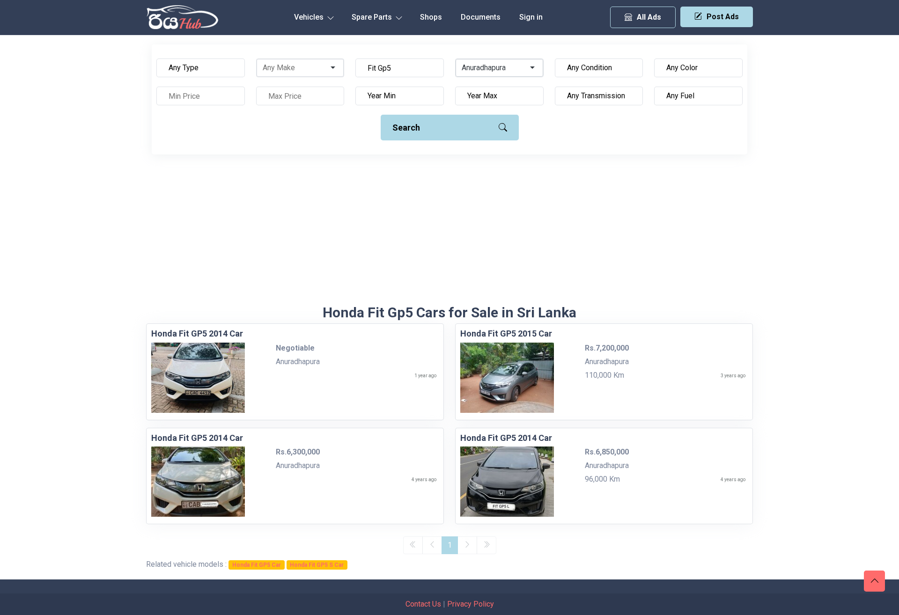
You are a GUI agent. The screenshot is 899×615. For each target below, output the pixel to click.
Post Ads (723, 16)
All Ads (649, 17)
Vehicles (309, 17)
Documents (481, 17)
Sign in (531, 17)
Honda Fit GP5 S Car (317, 565)
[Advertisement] (449, 234)
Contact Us (423, 604)
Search (406, 127)
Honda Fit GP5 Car (256, 565)
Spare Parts (373, 17)
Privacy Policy (470, 604)
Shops (431, 17)
